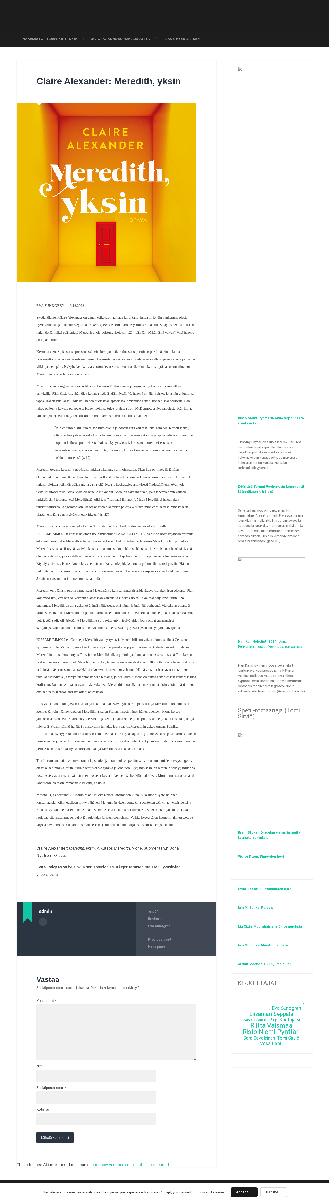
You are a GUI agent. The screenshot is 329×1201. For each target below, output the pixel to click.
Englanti (155, 919)
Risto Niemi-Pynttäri (271, 1031)
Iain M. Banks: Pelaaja (255, 908)
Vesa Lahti (271, 1043)
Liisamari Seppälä (271, 1014)
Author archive (43, 922)
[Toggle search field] (305, 39)
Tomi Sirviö (288, 1038)
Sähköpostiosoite (51, 1088)
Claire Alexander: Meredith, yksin (108, 81)
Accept (242, 1192)
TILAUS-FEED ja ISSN (181, 38)
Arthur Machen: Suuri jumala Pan (265, 964)
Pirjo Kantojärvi (284, 1020)
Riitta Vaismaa (271, 1025)
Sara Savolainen (259, 1038)
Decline (272, 1192)
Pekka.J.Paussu (255, 1020)
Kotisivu (42, 1109)
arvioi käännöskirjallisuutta (120, 38)
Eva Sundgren (159, 926)
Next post (156, 947)
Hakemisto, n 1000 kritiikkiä (50, 38)
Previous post (159, 940)
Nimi (41, 1066)
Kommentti (46, 1001)
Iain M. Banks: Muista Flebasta (263, 945)
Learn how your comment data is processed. (130, 1164)
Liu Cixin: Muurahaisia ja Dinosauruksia (270, 926)
